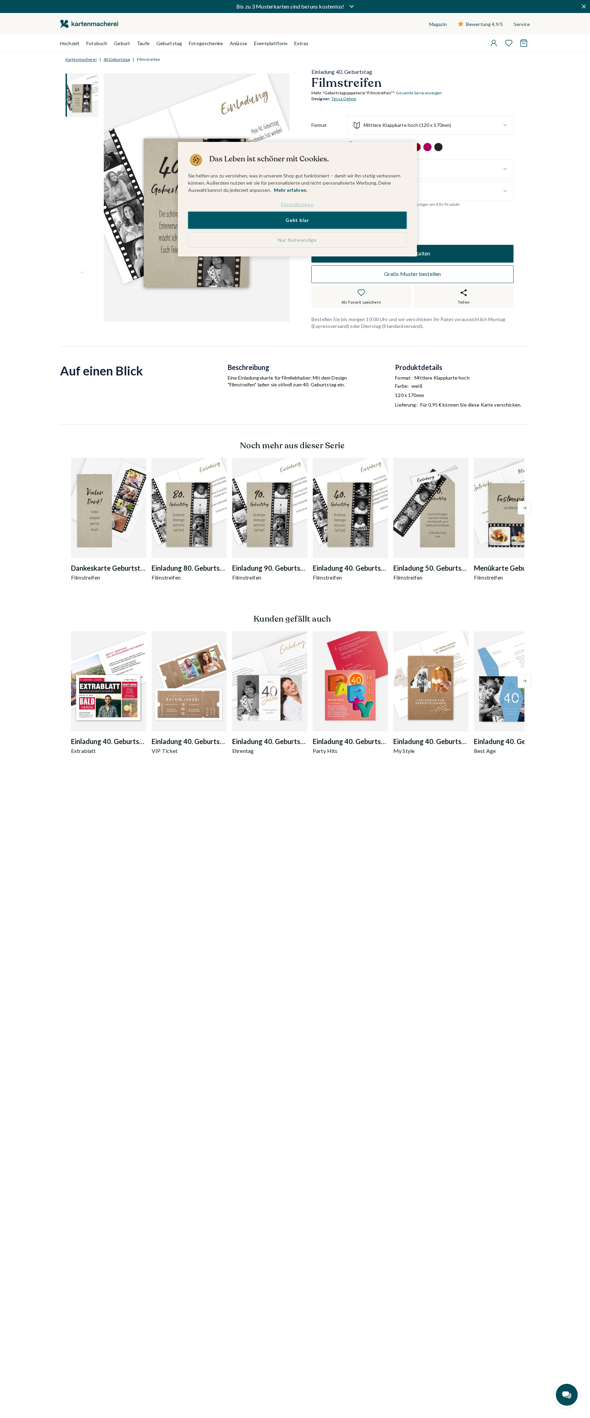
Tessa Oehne (344, 99)
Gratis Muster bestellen (412, 274)
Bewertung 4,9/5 (484, 24)
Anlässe (238, 43)
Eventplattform (270, 43)
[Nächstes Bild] (82, 272)
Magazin (438, 24)
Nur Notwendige (297, 240)
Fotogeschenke (206, 43)
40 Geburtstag (116, 59)
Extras (301, 43)
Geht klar (297, 220)
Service (522, 24)
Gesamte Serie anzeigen (419, 93)
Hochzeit (70, 43)
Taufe (143, 43)
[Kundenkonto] (494, 43)
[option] (427, 147)
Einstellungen (297, 204)
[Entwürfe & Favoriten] (509, 43)
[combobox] (430, 125)
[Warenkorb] (524, 43)
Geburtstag (169, 43)
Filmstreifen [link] (148, 59)
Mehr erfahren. (290, 190)
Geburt (122, 43)
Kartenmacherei (81, 59)
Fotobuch (96, 43)
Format (319, 125)
